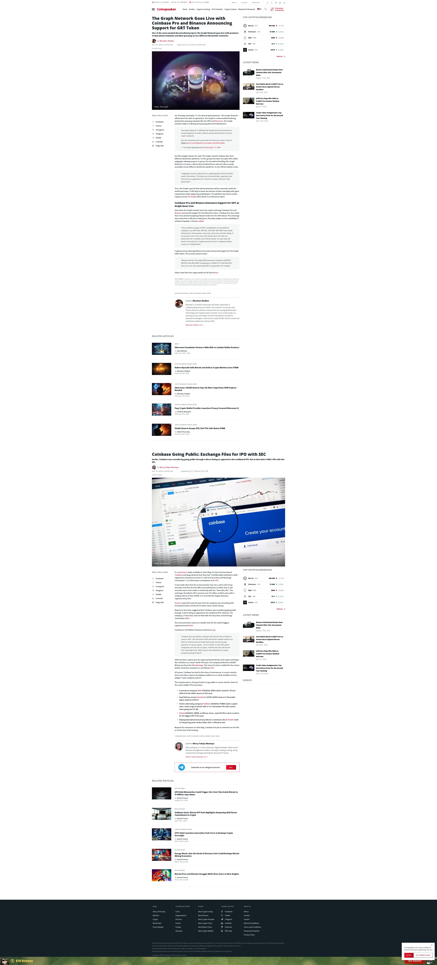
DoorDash (201, 697)
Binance (178, 213)
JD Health (229, 720)
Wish (200, 690)
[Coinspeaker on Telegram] (276, 2)
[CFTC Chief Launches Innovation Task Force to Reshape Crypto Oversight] (161, 835)
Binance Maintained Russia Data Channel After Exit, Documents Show (269, 72)
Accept (408, 955)
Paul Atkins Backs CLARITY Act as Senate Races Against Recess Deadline (269, 87)
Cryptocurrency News (197, 293)
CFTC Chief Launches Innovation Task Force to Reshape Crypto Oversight (204, 834)
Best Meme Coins (205, 927)
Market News (210, 736)
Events (247, 680)
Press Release (158, 927)
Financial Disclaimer (251, 931)
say (213, 630)
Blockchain (157, 923)
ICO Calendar (217, 9)
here (216, 272)
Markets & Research (246, 9)
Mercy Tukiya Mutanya (169, 467)
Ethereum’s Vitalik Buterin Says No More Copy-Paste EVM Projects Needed (205, 388)
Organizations (180, 915)
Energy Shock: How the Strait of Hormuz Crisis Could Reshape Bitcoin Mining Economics (207, 854)
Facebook (160, 122)
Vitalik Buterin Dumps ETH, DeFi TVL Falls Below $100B (200, 428)
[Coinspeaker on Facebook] (267, 2)
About (234, 2)
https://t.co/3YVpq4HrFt (194, 143)
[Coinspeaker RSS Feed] (284, 2)
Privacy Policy (249, 935)
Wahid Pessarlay (183, 432)
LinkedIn (159, 142)
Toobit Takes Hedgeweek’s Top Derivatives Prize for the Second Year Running (269, 115)
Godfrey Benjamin (184, 412)
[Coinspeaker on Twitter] (271, 2)
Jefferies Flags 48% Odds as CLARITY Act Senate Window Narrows (267, 101)
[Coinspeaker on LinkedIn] (280, 2)
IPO (216, 580)
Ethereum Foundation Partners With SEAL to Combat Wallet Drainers (207, 347)
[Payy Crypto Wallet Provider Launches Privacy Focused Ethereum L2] (161, 410)
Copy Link (159, 146)
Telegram (159, 134)
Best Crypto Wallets (205, 931)
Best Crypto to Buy (205, 911)
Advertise (256, 2)
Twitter (158, 126)
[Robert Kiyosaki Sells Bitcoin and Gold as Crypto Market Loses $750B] (161, 369)
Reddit (158, 138)
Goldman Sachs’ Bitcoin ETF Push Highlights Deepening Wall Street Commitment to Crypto (206, 813)
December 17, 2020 (213, 147)
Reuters (178, 603)
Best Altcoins (203, 915)
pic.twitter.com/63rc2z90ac (214, 143)
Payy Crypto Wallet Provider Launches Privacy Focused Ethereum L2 (207, 408)
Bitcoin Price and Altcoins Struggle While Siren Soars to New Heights (207, 874)
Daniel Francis (182, 798)
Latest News (251, 62)
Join (231, 767)
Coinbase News (180, 736)
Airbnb (182, 713)
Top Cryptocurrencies (257, 17)
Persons (178, 919)
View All (280, 56)
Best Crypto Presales (206, 919)
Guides (192, 9)
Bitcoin (190, 625)
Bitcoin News (180, 788)
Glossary (178, 931)
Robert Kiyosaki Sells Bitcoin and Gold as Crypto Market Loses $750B (206, 367)
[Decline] (432, 945)
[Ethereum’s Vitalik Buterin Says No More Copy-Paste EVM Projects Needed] (161, 390)
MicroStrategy (197, 665)
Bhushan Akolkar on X (194, 325)
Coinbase (178, 575)
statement (182, 572)
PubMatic (207, 704)
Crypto (155, 919)
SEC (187, 618)
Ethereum (219, 121)
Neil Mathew (182, 351)
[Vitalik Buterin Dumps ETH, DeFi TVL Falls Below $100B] (161, 430)
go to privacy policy (423, 955)
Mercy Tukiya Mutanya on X (196, 757)
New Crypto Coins (205, 923)
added (201, 221)
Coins (177, 911)
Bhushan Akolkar (167, 41)
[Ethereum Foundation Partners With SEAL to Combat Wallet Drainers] (161, 349)
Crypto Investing (203, 9)
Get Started (414, 961)
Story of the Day (159, 911)
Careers (247, 919)
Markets (156, 915)
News (185, 9)
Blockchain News (181, 293)
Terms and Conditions (252, 927)
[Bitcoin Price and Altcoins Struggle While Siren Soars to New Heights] (161, 876)
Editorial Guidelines (251, 923)
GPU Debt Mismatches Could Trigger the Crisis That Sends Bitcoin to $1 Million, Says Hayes (206, 793)
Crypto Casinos (230, 9)
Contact (244, 2)
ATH (212, 668)
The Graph (191, 197)
